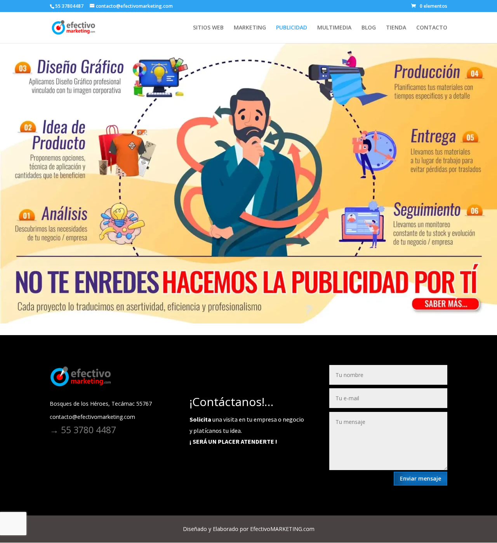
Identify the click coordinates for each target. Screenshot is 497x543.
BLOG (368, 28)
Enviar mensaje (420, 478)
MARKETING (250, 28)
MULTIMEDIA (334, 28)
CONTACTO (431, 28)
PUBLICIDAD (291, 28)
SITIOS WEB (208, 28)
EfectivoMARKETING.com (282, 529)
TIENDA (396, 28)
